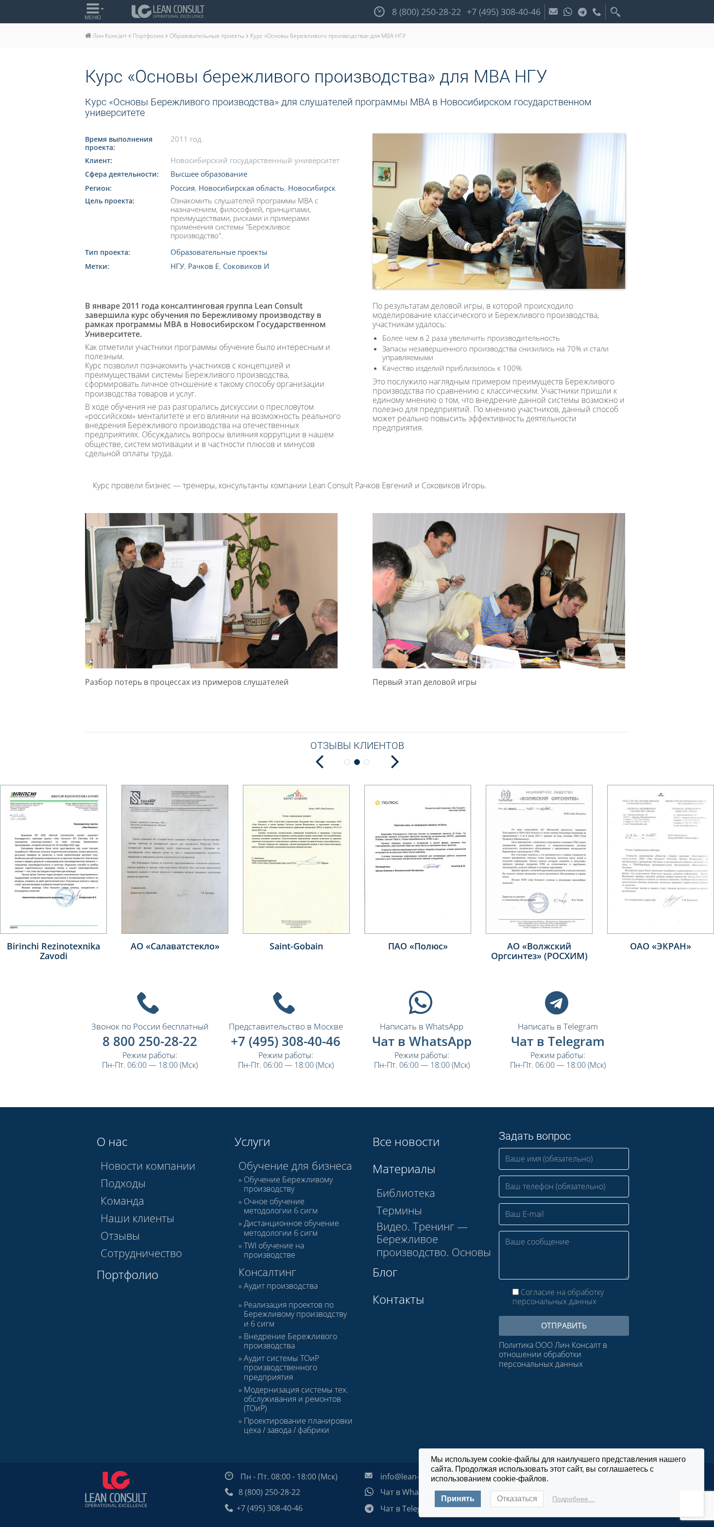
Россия (182, 188)
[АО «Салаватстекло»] (175, 859)
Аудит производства (281, 1286)
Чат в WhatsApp (422, 1041)
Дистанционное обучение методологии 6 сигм (291, 1228)
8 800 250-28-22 (149, 1041)
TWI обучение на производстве (274, 1250)
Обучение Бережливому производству (288, 1184)
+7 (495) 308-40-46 (285, 1041)
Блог (385, 1272)
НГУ (177, 266)
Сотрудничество (141, 1252)
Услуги (252, 1141)
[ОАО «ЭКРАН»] (661, 859)
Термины (399, 1210)
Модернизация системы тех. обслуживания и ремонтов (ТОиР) (296, 1399)
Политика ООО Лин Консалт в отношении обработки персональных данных (553, 1355)
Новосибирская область (241, 188)
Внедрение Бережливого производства (290, 1341)
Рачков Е (203, 266)
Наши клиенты (137, 1218)
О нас (112, 1141)
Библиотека (405, 1192)
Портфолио (127, 1274)
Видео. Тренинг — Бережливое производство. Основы (433, 1239)
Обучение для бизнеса (295, 1165)
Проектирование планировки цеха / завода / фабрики (298, 1425)
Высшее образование (208, 174)
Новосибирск (312, 188)
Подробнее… (573, 1499)
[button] (395, 760)
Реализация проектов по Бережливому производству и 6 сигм (295, 1314)
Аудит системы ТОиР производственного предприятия (281, 1368)
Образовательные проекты (219, 252)
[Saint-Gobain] (296, 859)
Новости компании (148, 1165)
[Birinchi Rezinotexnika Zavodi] (53, 859)
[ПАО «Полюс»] (418, 859)
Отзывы (120, 1235)
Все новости (406, 1141)
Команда (122, 1200)
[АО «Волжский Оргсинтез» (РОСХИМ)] (539, 859)
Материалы (404, 1169)
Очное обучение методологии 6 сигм (281, 1206)
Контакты (398, 1299)
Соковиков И (246, 266)
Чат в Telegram (558, 1041)
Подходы (123, 1183)
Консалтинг (267, 1271)
